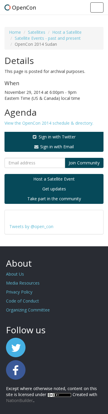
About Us (15, 274)
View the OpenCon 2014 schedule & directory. (48, 123)
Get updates (54, 189)
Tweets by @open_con (31, 226)
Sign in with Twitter (57, 137)
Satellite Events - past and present (48, 38)
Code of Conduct (22, 301)
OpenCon (24, 7)
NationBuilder (19, 400)
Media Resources (23, 283)
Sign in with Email (56, 146)
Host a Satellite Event (54, 179)
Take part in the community (54, 198)
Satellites (36, 32)
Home (15, 32)
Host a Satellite (67, 32)
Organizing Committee (28, 310)
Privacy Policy (19, 292)
